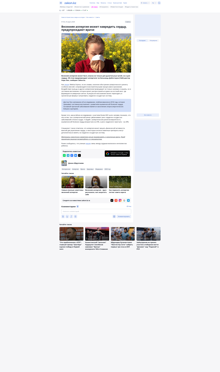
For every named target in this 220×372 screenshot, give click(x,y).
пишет (66, 85)
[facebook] (71, 155)
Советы (97, 17)
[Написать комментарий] (96, 211)
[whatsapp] (64, 155)
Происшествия (117, 3)
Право (125, 3)
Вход (129, 206)
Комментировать (124, 216)
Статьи (110, 3)
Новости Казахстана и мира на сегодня (73, 17)
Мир (98, 3)
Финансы (103, 3)
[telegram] (68, 155)
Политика (92, 3)
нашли (88, 143)
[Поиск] (159, 2)
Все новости (90, 17)
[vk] (75, 155)
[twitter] (79, 155)
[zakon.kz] (70, 3)
